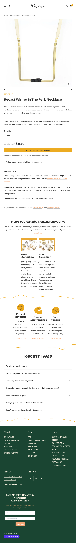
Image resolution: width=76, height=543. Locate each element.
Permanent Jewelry (61, 465)
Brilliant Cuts (58, 452)
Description (10, 171)
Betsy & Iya (8, 94)
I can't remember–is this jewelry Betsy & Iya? (24, 410)
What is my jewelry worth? (16, 366)
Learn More (20, 338)
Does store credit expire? (16, 395)
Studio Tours (58, 456)
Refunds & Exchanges (33, 448)
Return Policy (38, 207)
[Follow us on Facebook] (30, 478)
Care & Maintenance (37, 440)
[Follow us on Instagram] (36, 478)
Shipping (32, 443)
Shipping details (53, 207)
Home (6, 15)
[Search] (9, 6)
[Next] (71, 90)
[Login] (67, 6)
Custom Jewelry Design (59, 438)
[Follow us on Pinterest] (41, 478)
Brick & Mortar (11, 453)
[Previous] (5, 90)
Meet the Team (10, 446)
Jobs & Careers (11, 449)
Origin (7, 443)
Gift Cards (57, 462)
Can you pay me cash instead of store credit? (24, 402)
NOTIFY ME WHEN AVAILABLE (38, 150)
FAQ (29, 437)
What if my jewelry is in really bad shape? (23, 373)
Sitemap (31, 453)
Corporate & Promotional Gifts (61, 444)
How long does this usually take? (19, 380)
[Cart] (71, 6)
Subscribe (20, 524)
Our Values (9, 437)
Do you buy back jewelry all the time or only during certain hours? (32, 388)
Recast (55, 449)
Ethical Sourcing (12, 440)
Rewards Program (60, 459)
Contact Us (33, 456)
